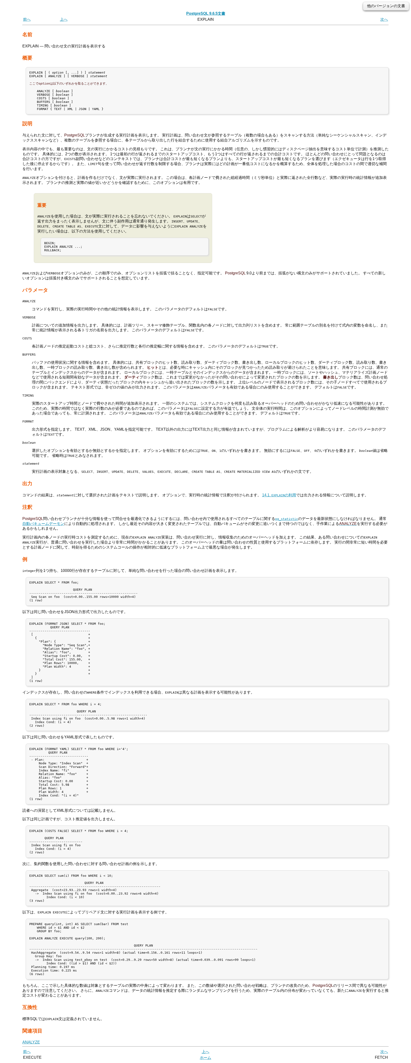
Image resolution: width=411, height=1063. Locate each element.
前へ (27, 19)
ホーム (205, 1058)
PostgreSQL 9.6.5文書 (205, 13)
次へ (384, 19)
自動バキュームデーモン (43, 524)
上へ (64, 19)
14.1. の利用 (279, 495)
